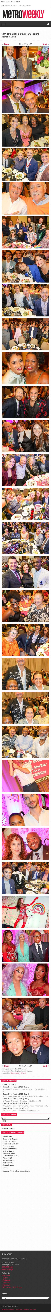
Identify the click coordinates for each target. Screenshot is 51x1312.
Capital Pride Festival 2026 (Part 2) (15, 1094)
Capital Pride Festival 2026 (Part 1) (15, 1103)
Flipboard (6, 1280)
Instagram (6, 1285)
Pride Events (8, 1163)
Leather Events (8, 1151)
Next (45, 44)
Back (6, 44)
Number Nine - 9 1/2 (10, 1156)
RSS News (7, 1287)
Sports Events (8, 1165)
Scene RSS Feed (8, 1128)
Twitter (5, 1278)
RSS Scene (17, 1287)
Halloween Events (10, 1149)
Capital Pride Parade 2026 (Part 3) (15, 1099)
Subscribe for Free (25, 5)
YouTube (6, 1283)
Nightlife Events (9, 1153)
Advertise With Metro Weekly (10, 2)
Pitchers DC (7, 1158)
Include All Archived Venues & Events (16, 1171)
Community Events (18, 1073)
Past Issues (19, 1309)
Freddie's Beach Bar (10, 1144)
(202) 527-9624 (7, 1267)
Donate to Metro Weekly (9, 5)
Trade (5, 1168)
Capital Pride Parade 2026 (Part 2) (15, 1108)
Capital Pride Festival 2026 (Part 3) (15, 1087)
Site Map (26, 1309)
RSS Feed (33, 1309)
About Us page (7, 1269)
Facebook (6, 1275)
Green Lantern (8, 1146)
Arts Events (7, 1137)
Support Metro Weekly (8, 1309)
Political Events (8, 1160)
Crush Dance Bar (9, 1084)
